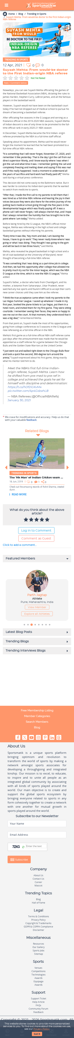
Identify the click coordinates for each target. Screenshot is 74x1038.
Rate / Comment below (15, 82)
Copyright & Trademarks (38, 923)
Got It (37, 1034)
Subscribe (21, 859)
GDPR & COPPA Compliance (38, 926)
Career (38, 882)
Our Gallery (38, 947)
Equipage (38, 981)
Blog (20, 13)
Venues (38, 967)
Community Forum (38, 1008)
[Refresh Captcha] (23, 847)
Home (11, 13)
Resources (38, 943)
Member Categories (37, 716)
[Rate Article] (47, 519)
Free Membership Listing (37, 710)
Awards (39, 978)
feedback (31, 420)
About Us (38, 875)
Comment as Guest (36, 538)
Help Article (38, 1002)
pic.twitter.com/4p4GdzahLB (28, 391)
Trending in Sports (36, 13)
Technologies (38, 974)
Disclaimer (38, 930)
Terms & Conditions (38, 916)
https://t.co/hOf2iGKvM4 (24, 387)
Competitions (38, 971)
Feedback (38, 1012)
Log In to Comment (36, 530)
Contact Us (38, 878)
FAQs (38, 1005)
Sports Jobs (38, 950)
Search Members (37, 721)
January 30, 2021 (19, 400)
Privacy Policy (41, 1029)
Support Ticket (38, 998)
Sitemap (38, 954)
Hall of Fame (38, 902)
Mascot (38, 885)
